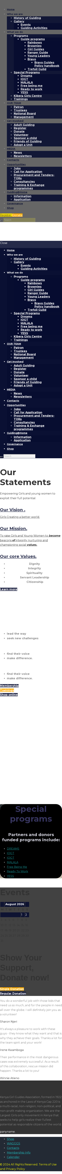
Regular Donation (13, 993)
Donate (17, 215)
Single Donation (12, 989)
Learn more (8, 589)
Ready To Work (17, 871)
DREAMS (13, 848)
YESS (10, 876)
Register (6, 215)
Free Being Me (17, 867)
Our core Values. (18, 556)
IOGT (10, 853)
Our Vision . (12, 509)
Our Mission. (13, 528)
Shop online (9, 694)
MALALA (12, 862)
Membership (9, 685)
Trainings (7, 690)
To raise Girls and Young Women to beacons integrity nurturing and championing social (30, 540)
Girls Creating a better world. (20, 517)
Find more (7, 792)
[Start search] (1, 220)
